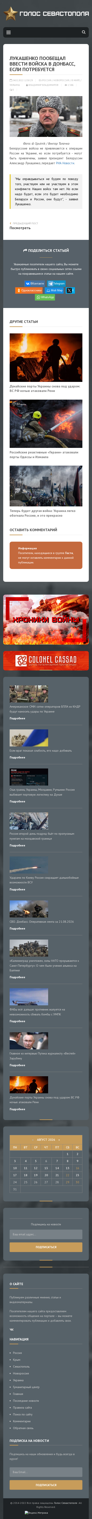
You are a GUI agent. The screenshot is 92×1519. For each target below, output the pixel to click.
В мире (75, 80)
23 (77, 1175)
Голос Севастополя (65, 1502)
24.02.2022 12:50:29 (22, 80)
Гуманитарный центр (26, 1387)
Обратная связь (23, 1428)
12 (35, 1168)
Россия (46, 80)
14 (57, 1168)
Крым (16, 1360)
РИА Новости (65, 163)
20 (46, 1175)
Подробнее (17, 718)
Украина (15, 85)
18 (25, 1175)
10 (15, 1168)
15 (67, 1168)
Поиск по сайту (23, 1414)
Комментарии (22, 1421)
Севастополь (21, 1366)
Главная (18, 1394)
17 (15, 1175)
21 (57, 1175)
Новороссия (61, 80)
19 (35, 1175)
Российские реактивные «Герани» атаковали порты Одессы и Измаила (44, 454)
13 (46, 1168)
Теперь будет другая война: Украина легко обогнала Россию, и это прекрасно (43, 513)
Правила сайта (22, 1407)
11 (25, 1168)
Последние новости (26, 1401)
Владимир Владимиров (43, 85)
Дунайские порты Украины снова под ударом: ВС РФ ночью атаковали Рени (45, 388)
